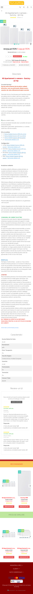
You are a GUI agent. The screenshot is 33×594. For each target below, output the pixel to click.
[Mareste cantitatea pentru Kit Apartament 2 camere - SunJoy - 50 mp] (11, 56)
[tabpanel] (16, 33)
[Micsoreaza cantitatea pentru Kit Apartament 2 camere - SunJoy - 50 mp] (6, 56)
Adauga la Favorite (9, 65)
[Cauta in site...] (31, 7)
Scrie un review (16, 402)
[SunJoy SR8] (24, 483)
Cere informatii (24, 65)
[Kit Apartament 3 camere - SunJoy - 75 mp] (9, 483)
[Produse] (2, 7)
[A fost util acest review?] (18, 426)
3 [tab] (18, 44)
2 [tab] (16, 44)
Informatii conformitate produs (10, 327)
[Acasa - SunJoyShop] (16, 3)
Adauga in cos (17, 56)
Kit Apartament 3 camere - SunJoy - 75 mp (9, 497)
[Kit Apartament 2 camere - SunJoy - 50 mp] (16, 33)
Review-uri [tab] (16, 388)
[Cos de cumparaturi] (27, 7)
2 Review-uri (20, 17)
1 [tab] (15, 44)
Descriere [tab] (16, 74)
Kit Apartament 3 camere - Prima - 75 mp (24, 548)
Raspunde (6, 423)
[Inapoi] (1, 11)
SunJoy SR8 (24, 497)
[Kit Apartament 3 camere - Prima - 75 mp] (24, 534)
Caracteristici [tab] (16, 335)
